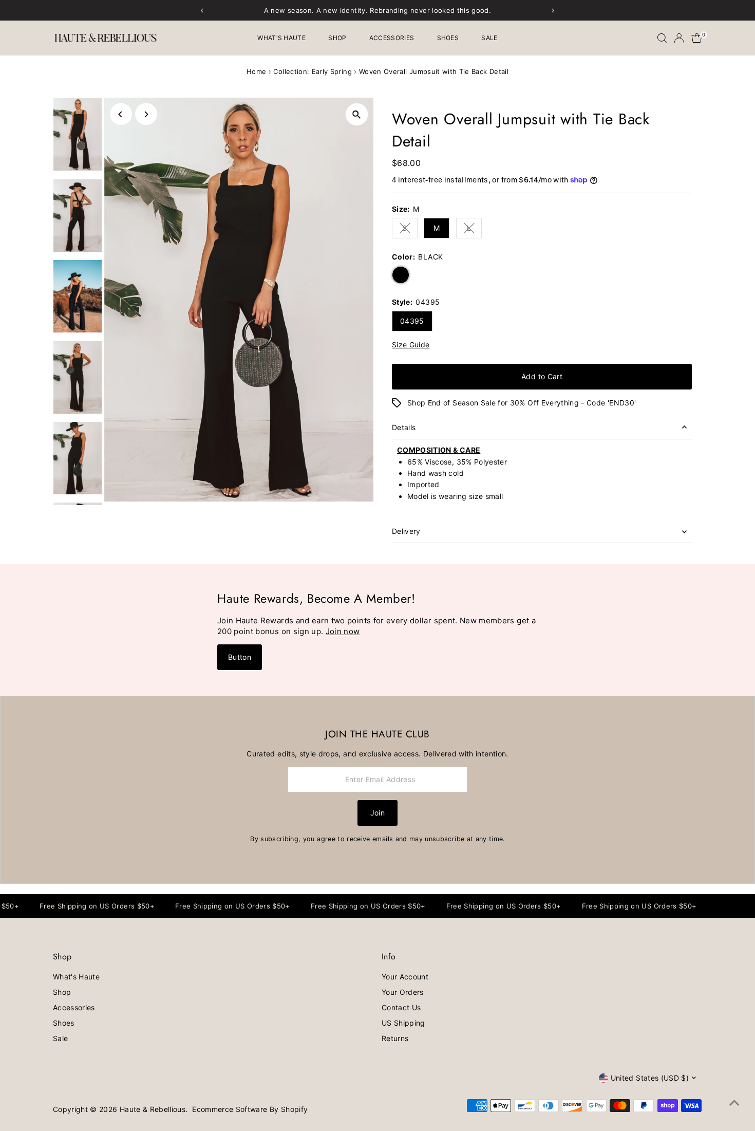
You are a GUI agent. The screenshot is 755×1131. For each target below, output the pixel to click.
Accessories (391, 38)
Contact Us (401, 1007)
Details (404, 427)
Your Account (405, 976)
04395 (412, 321)
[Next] (146, 114)
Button (239, 657)
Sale (489, 38)
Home (256, 71)
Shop (337, 38)
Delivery (406, 531)
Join (377, 812)
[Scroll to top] (734, 1102)
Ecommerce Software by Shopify (250, 1109)
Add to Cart (541, 376)
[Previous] (121, 114)
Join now (343, 631)
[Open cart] (696, 38)
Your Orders (403, 992)
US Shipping (403, 1022)
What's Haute (281, 38)
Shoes (448, 38)
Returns (395, 1038)
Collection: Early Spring (312, 71)
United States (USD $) (650, 1077)
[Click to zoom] (356, 114)
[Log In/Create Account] (679, 38)
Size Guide (411, 344)
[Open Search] (662, 38)
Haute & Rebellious (152, 1109)
